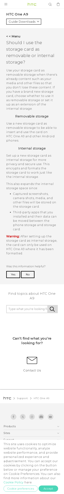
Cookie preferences (20, 488)
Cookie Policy (14, 482)
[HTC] (32, 4)
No (28, 274)
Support (22, 398)
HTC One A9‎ (42, 398)
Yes (13, 274)
